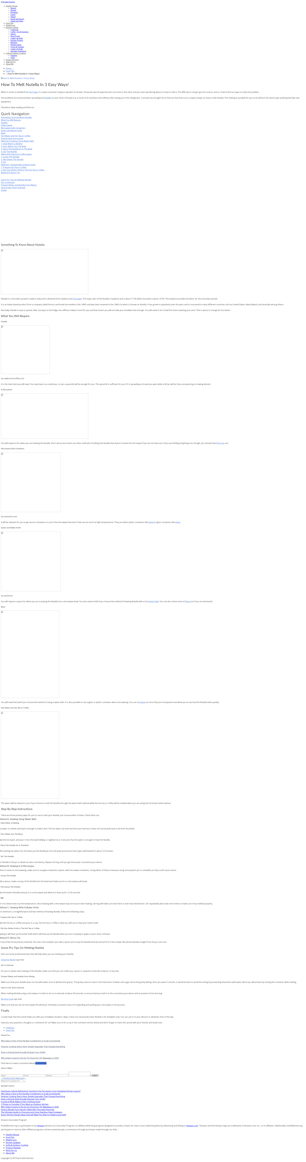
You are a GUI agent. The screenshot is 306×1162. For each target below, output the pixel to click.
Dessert (13, 10)
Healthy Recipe (11, 6)
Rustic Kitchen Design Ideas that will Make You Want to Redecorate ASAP (33, 1115)
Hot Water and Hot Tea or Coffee (15, 135)
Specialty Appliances (18, 51)
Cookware (14, 30)
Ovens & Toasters (17, 47)
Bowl (3, 133)
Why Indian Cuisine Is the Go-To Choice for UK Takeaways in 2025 (30, 1107)
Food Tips (9, 23)
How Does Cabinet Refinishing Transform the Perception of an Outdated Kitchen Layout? (41, 1091)
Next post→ (21, 1078)
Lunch (13, 15)
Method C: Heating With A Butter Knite (18, 164)
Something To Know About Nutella (16, 117)
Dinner (13, 17)
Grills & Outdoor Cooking (16, 53)
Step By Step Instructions (12, 138)
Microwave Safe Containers (13, 128)
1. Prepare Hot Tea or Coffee (13, 167)
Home (10, 68)
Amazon (40, 1125)
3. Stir (3, 162)
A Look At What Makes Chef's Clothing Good (20, 1101)
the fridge (33, 92)
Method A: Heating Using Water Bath (17, 141)
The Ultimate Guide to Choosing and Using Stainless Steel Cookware (31, 1112)
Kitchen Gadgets (12, 28)
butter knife (153, 601)
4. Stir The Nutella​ (9, 151)
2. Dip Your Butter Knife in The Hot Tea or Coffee (22, 170)
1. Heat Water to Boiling (11, 143)
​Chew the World (8, 959)
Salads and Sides (17, 21)
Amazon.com (192, 1125)
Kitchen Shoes (16, 45)
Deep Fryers (15, 36)
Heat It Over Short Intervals (13, 187)
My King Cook (7, 999)
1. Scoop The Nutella (10, 157)
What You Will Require (11, 120)
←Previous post (8, 1078)
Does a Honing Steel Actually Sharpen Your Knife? (23, 1099)
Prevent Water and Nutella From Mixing (18, 185)
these (151, 522)
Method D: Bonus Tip (10, 172)
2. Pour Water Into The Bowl (13, 146)
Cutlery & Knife (17, 38)
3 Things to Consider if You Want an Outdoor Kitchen (25, 1104)
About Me (10, 64)
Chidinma (10, 1027)
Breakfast (14, 12)
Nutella (48, 98)
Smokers (14, 55)
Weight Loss (10, 25)
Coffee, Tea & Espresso (19, 32)
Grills (13, 58)
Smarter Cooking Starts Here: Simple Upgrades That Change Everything (33, 1096)
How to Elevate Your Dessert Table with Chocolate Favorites (27, 1109)
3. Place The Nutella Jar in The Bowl (16, 149)
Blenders (14, 43)
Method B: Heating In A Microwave (16, 154)
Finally (4, 190)
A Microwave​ (6, 125)
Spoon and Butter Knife (11, 130)
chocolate (77, 298)
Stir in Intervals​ (7, 182)
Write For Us (11, 62)
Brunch (13, 8)
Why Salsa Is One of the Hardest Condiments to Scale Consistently (30, 1093)
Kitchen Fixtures (17, 40)
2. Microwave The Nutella (12, 159)
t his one (220, 443)
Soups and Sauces (17, 19)
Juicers (13, 34)
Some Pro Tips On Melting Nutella (16, 179)
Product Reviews (12, 60)
